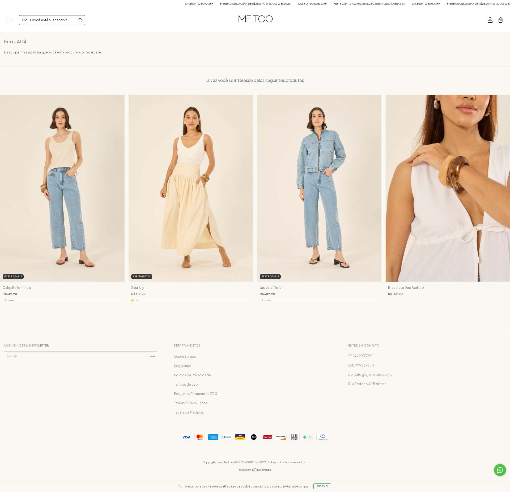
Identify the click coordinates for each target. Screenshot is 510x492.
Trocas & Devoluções (191, 403)
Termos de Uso (186, 384)
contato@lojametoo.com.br (371, 375)
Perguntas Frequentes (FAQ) (196, 394)
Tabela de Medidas (189, 412)
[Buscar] (80, 19)
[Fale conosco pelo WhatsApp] (500, 470)
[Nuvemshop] (255, 471)
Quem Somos (185, 356)
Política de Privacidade (192, 375)
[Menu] (9, 21)
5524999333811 (360, 356)
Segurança (182, 366)
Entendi (322, 486)
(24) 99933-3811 (361, 365)
